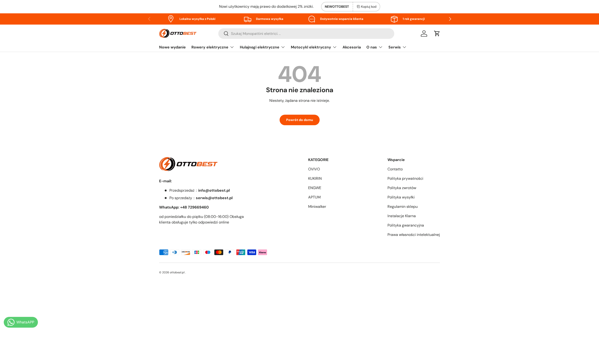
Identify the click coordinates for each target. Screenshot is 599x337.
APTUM (314, 197)
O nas (371, 47)
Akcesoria (352, 47)
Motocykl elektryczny (311, 47)
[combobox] (306, 33)
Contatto (395, 169)
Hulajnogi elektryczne (259, 47)
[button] (437, 33)
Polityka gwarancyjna (405, 225)
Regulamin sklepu (402, 206)
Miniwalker (317, 206)
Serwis (394, 47)
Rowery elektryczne (209, 47)
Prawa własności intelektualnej (413, 234)
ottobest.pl (177, 272)
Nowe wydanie (172, 47)
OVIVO (314, 169)
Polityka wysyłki (401, 197)
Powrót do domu (299, 120)
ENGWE (314, 187)
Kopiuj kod (368, 6)
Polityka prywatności (405, 178)
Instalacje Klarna (401, 215)
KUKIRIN (315, 178)
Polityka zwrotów (401, 187)
